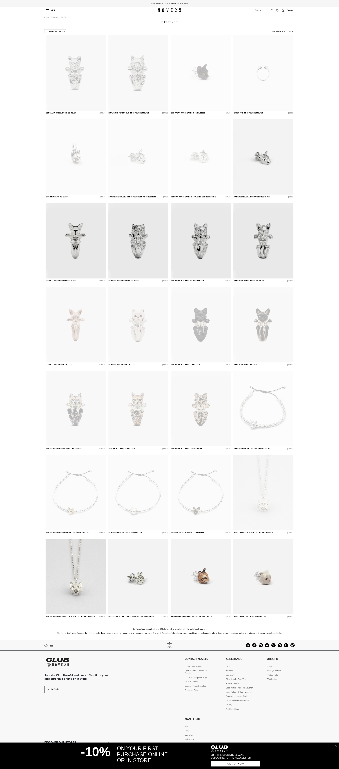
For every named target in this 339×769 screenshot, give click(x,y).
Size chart (230, 675)
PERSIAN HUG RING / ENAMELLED (121, 365)
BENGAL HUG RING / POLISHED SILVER (61, 113)
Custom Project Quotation (195, 686)
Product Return (273, 675)
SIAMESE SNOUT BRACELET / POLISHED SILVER (252, 448)
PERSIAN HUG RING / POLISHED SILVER (123, 281)
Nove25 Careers (192, 681)
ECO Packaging (273, 679)
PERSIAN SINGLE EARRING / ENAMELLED (250, 616)
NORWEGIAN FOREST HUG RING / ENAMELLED (64, 448)
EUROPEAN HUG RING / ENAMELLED (185, 365)
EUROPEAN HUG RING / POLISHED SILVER (187, 281)
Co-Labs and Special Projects (197, 677)
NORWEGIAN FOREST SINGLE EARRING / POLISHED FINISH (131, 616)
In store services (233, 683)
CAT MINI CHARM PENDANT (57, 197)
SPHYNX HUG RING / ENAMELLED (59, 365)
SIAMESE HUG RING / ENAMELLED (247, 365)
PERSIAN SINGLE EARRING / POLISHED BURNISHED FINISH (194, 197)
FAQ (227, 666)
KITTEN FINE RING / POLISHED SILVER (248, 113)
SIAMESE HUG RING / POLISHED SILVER (249, 281)
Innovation (189, 735)
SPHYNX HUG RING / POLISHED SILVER (61, 281)
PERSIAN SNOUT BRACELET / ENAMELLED (125, 532)
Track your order (274, 670)
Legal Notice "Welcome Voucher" (239, 687)
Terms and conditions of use (237, 700)
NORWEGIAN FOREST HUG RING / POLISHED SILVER (128, 113)
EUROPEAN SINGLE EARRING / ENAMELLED (188, 113)
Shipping (270, 666)
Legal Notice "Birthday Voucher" (239, 692)
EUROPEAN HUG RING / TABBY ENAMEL (186, 448)
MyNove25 (189, 739)
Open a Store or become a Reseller (196, 671)
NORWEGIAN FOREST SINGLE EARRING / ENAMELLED (192, 616)
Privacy (229, 704)
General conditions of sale (237, 696)
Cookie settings (232, 709)
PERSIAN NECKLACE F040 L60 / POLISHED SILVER (253, 532)
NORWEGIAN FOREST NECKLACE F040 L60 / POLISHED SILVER (70, 616)
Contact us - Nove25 (193, 666)
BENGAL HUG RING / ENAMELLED (121, 448)
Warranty (229, 670)
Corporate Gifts (191, 690)
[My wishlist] (277, 10)
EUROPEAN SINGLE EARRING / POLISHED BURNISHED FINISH (132, 197)
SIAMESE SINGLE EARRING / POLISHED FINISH (252, 197)
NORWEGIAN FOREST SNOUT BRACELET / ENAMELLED (67, 532)
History (188, 726)
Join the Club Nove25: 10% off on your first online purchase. (169, 3)
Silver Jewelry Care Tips (236, 679)
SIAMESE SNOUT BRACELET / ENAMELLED (187, 532)
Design (188, 730)
